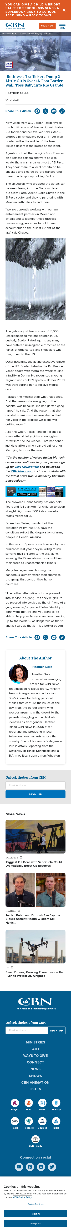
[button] (60, 26)
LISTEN (36, 1089)
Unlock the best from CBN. (26, 777)
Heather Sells (17, 93)
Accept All (35, 1223)
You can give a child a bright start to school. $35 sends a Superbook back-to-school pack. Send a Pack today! (33, 10)
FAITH (35, 1049)
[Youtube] (19, 1167)
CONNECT (35, 1062)
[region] (35, 1203)
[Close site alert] (64, 10)
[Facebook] (37, 111)
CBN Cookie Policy (22, 1197)
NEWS (36, 1069)
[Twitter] (45, 111)
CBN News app (22, 471)
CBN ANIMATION (35, 1082)
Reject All (35, 1213)
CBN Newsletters (27, 467)
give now (47, 25)
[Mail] (54, 111)
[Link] (62, 111)
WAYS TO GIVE (35, 1055)
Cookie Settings (35, 1204)
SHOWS (35, 1075)
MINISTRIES (35, 1042)
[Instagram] (41, 1167)
